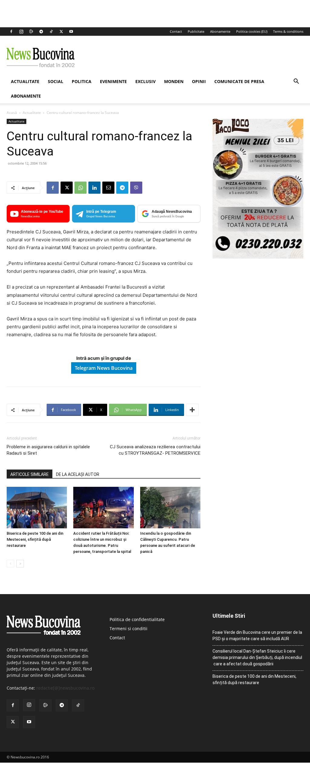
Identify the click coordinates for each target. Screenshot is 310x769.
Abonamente (220, 31)
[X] (61, 31)
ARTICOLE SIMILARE (29, 474)
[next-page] (20, 563)
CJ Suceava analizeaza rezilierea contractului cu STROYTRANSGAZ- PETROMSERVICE (155, 450)
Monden (173, 81)
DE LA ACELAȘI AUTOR (77, 474)
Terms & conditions (288, 31)
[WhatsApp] (80, 188)
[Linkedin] (94, 188)
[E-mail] (108, 188)
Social (55, 81)
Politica (81, 81)
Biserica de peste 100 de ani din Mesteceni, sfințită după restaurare (35, 539)
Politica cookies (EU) (251, 31)
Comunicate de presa (239, 81)
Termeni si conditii (128, 628)
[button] (296, 82)
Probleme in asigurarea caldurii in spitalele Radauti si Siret (48, 450)
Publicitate (196, 31)
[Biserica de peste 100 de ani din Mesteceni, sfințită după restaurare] (37, 507)
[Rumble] (31, 31)
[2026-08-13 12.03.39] (258, 257)
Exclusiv (145, 81)
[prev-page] (10, 563)
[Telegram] (41, 31)
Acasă (12, 112)
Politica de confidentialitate (137, 619)
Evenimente (113, 81)
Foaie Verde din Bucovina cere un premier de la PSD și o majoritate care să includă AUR (257, 635)
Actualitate (25, 81)
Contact (176, 31)
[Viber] (136, 188)
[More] (192, 410)
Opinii (199, 81)
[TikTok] (51, 31)
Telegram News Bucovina (104, 368)
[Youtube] (71, 31)
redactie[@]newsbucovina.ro (65, 688)
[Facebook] (11, 31)
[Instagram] (21, 31)
